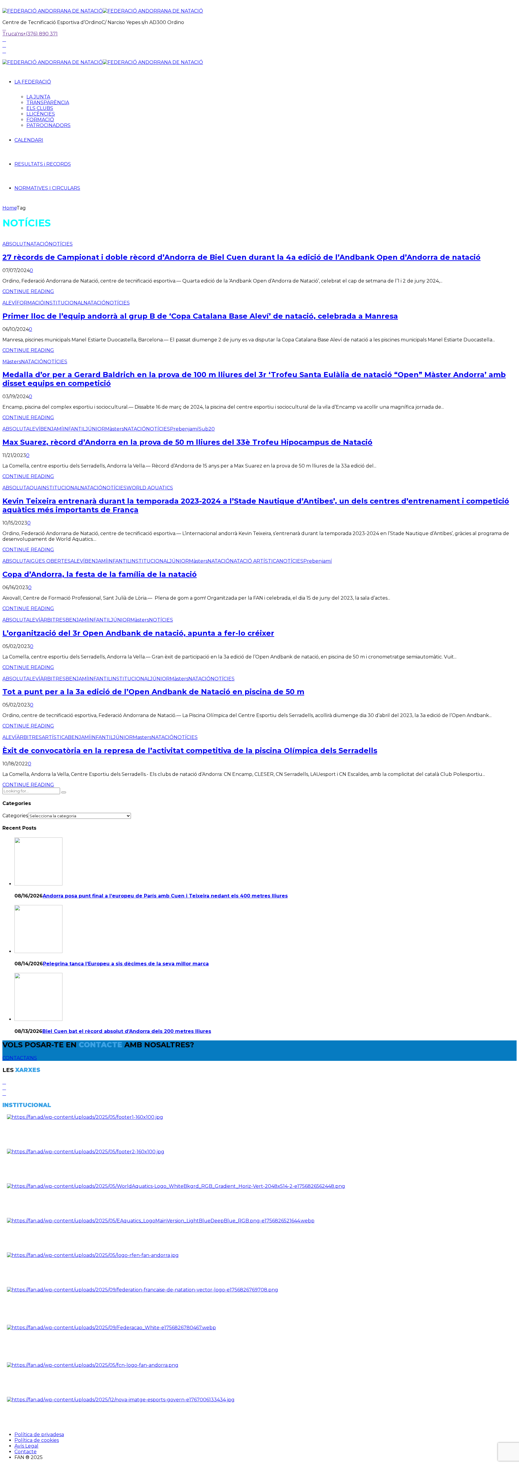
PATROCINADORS (48, 125)
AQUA (33, 488)
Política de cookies (36, 1440)
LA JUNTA (38, 97)
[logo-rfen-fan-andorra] (93, 1255)
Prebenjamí (184, 429)
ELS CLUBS (39, 108)
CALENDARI (28, 140)
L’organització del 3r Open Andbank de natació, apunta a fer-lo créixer (138, 633)
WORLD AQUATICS (149, 488)
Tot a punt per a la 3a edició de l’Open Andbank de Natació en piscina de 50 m (153, 691)
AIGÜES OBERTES (48, 561)
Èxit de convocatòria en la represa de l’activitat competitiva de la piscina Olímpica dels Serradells (189, 750)
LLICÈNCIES (40, 114)
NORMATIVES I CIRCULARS (47, 188)
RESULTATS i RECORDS (42, 164)
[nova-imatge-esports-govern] (121, 1400)
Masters (142, 737)
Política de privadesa (39, 1434)
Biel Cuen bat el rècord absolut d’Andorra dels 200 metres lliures (126, 1031)
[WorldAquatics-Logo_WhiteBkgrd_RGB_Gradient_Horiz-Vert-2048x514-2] (176, 1186)
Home (9, 208)
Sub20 (207, 429)
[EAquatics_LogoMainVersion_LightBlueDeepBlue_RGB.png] (160, 1221)
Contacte (25, 1451)
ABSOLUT (14, 244)
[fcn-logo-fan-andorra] (92, 1365)
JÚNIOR (95, 429)
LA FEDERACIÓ (32, 82)
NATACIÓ (37, 244)
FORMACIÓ (40, 120)
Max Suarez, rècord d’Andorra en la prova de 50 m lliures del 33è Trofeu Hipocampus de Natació (187, 442)
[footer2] (85, 1152)
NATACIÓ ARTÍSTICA (254, 561)
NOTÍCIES (61, 244)
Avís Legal (26, 1446)
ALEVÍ (9, 303)
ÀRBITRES (52, 620)
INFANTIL (74, 429)
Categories (15, 816)
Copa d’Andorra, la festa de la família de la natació (99, 574)
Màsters (11, 362)
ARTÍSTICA (55, 737)
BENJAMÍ (51, 429)
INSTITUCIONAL (63, 303)
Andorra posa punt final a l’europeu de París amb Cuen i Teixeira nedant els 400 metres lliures (165, 896)
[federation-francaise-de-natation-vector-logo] (142, 1290)
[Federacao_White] (111, 1327)
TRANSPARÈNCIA (47, 102)
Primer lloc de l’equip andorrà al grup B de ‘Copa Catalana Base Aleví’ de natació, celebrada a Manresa (200, 316)
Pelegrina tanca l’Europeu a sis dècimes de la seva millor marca (126, 964)
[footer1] (85, 1117)
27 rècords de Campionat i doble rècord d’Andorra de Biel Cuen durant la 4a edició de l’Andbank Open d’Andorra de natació (241, 257)
